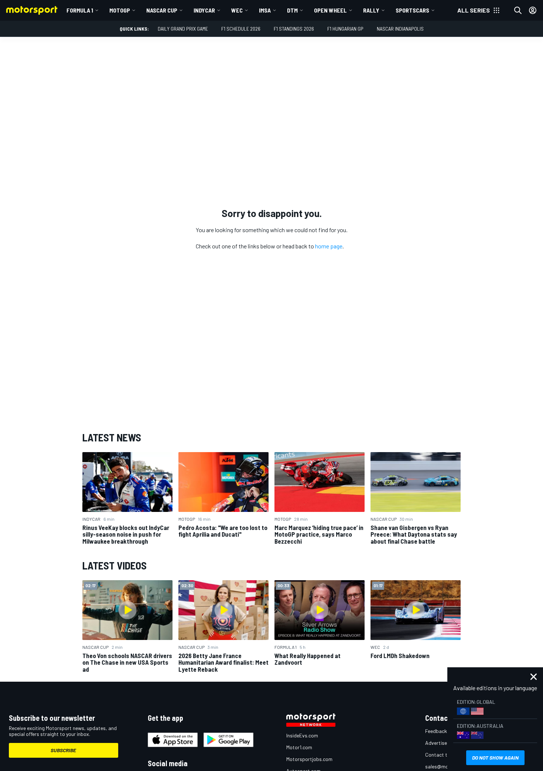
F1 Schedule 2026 (240, 28)
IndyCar (204, 10)
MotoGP (119, 10)
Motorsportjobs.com (309, 759)
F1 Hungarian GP (345, 28)
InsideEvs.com (302, 735)
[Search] (517, 10)
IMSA (265, 10)
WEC (237, 10)
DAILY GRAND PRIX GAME (183, 28)
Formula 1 (79, 10)
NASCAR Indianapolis (400, 28)
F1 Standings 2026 (294, 28)
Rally (371, 10)
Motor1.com (299, 747)
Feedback (436, 731)
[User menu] (532, 10)
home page (328, 245)
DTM (292, 10)
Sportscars (412, 10)
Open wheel (330, 10)
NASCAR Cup (161, 10)
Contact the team (445, 754)
